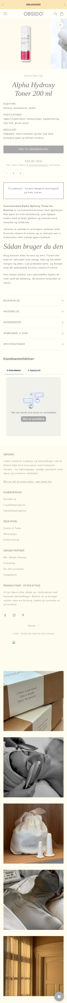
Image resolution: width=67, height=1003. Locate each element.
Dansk (31, 625)
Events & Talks (12, 528)
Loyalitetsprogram (14, 504)
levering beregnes (38, 165)
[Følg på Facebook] (5, 615)
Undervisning (11, 539)
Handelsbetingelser (15, 510)
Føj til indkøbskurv (33, 149)
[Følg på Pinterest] (23, 615)
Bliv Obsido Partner (15, 557)
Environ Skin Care (33, 75)
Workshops (10, 534)
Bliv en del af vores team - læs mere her (27, 481)
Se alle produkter (13, 569)
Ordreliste (9, 563)
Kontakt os (9, 499)
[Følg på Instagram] (14, 615)
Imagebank (10, 574)
